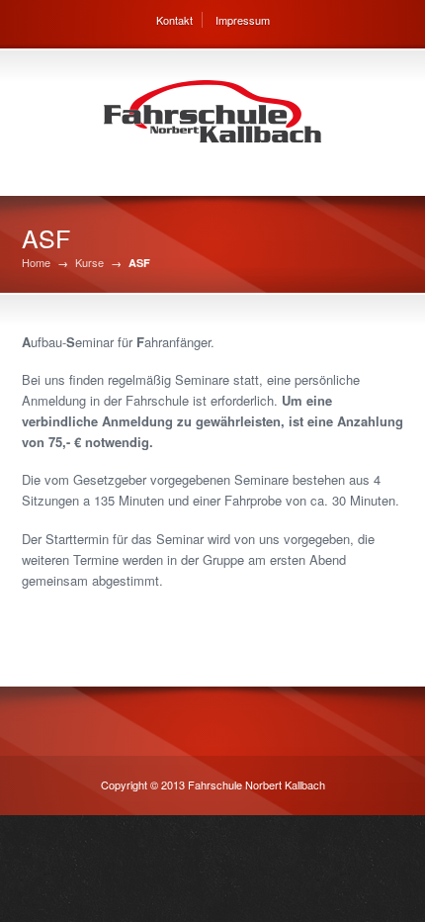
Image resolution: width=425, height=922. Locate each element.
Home (36, 262)
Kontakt (174, 20)
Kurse (89, 262)
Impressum (242, 20)
